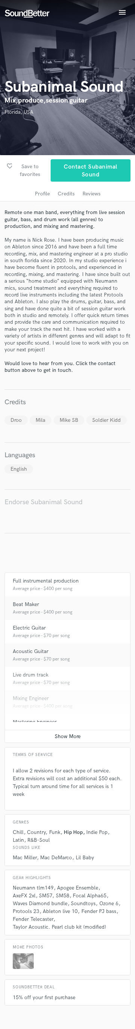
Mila (40, 420)
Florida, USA (18, 112)
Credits (66, 194)
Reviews (91, 194)
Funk (54, 832)
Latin (18, 840)
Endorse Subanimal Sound (43, 502)
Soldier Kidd (106, 420)
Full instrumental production (46, 581)
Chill (18, 832)
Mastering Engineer (35, 722)
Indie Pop (97, 832)
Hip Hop (73, 832)
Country (36, 832)
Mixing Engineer (31, 698)
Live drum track (30, 675)
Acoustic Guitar (30, 651)
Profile (42, 194)
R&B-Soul (38, 840)
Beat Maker (26, 604)
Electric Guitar (29, 628)
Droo (16, 420)
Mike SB (69, 420)
